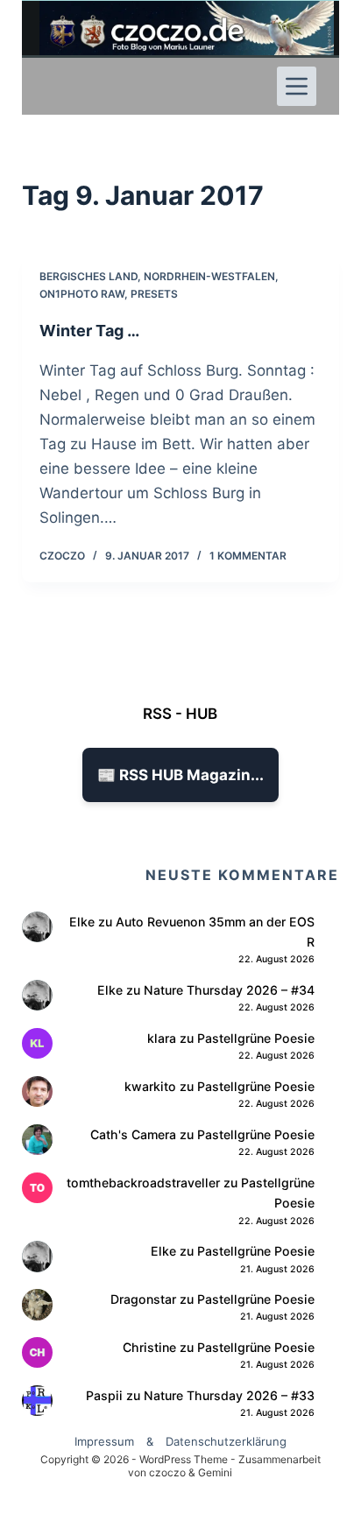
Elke (82, 921)
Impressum (104, 1441)
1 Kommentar (248, 555)
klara (161, 1038)
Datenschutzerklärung (226, 1441)
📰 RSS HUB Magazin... (180, 775)
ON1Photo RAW (81, 293)
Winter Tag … (89, 330)
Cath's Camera (133, 1134)
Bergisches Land (88, 276)
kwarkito (150, 1086)
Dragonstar (143, 1299)
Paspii (104, 1395)
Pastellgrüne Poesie (256, 1038)
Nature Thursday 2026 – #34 (229, 989)
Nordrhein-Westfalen (209, 276)
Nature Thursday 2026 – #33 (229, 1395)
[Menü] (296, 86)
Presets (154, 293)
